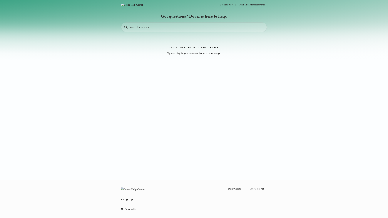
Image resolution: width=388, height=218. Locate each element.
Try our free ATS (257, 189)
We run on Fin (130, 209)
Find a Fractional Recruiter (252, 5)
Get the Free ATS (228, 5)
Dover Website (234, 189)
